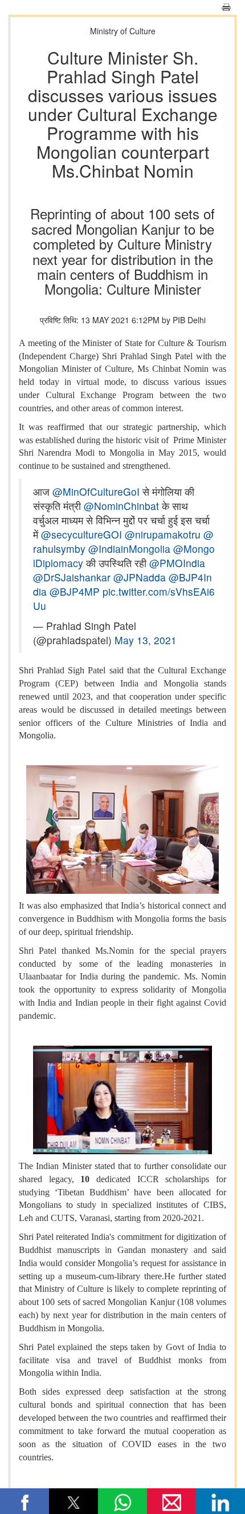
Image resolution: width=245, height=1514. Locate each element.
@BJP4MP (75, 591)
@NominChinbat (121, 506)
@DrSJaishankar (72, 577)
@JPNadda (139, 577)
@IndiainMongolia (129, 548)
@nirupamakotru (163, 534)
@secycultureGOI (81, 534)
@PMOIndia (177, 563)
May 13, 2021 (146, 640)
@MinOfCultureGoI (96, 491)
